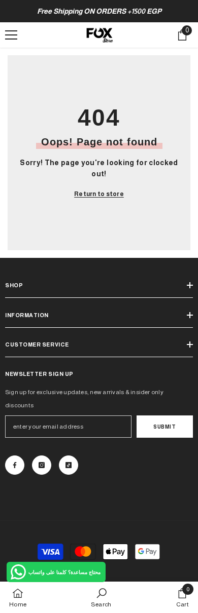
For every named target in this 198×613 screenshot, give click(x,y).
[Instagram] (41, 465)
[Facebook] (14, 465)
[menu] (11, 35)
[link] (101, 597)
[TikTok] (68, 465)
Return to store (99, 194)
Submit (164, 427)
